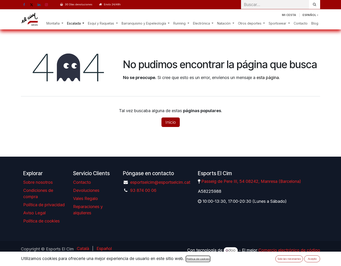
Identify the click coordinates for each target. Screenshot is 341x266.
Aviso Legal (34, 212)
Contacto (82, 182)
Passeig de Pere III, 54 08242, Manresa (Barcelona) (251, 181)
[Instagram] (46, 4)
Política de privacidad (44, 204)
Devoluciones (86, 190)
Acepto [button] (312, 258)
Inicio (170, 122)
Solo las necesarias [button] (289, 258)
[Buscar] (314, 4)
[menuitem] (55, 23)
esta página (268, 77)
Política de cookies (41, 220)
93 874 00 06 (143, 190)
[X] (31, 4)
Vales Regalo (85, 198)
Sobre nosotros (38, 182)
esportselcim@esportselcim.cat (160, 182)
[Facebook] (24, 4)
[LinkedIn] (39, 4)
